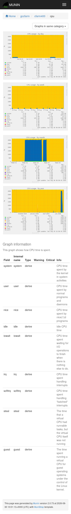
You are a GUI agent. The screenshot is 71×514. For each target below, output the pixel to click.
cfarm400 (39, 16)
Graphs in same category (49, 26)
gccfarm (25, 16)
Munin (36, 503)
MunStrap (39, 506)
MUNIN (14, 4)
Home (12, 16)
